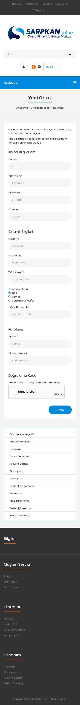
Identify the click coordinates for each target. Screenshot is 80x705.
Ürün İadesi (10, 581)
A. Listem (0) (32, 4)
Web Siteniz (15, 255)
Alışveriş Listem (19, 464)
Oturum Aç (16, 434)
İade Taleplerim (19, 501)
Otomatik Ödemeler (22, 486)
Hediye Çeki (11, 624)
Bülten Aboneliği (19, 515)
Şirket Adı (14, 239)
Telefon (14, 209)
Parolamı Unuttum (20, 441)
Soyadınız (16, 176)
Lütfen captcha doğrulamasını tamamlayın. (36, 382)
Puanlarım (16, 493)
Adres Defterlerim (20, 456)
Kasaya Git (61, 4)
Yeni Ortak (57, 108)
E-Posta (15, 192)
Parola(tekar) (18, 353)
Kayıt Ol (29, 434)
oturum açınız (32, 133)
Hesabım (17, 4)
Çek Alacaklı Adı (20, 307)
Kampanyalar (12, 635)
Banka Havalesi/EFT (24, 300)
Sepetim (47, 4)
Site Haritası (11, 587)
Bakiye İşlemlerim (20, 508)
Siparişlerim (17, 471)
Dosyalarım (16, 478)
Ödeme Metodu (18, 289)
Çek (14, 293)
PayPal (16, 297)
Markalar (9, 618)
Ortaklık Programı (14, 629)
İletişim (8, 576)
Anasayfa (22, 108)
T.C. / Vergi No (16, 272)
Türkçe (37, 10)
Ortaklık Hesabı (39, 108)
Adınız (13, 159)
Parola (14, 336)
